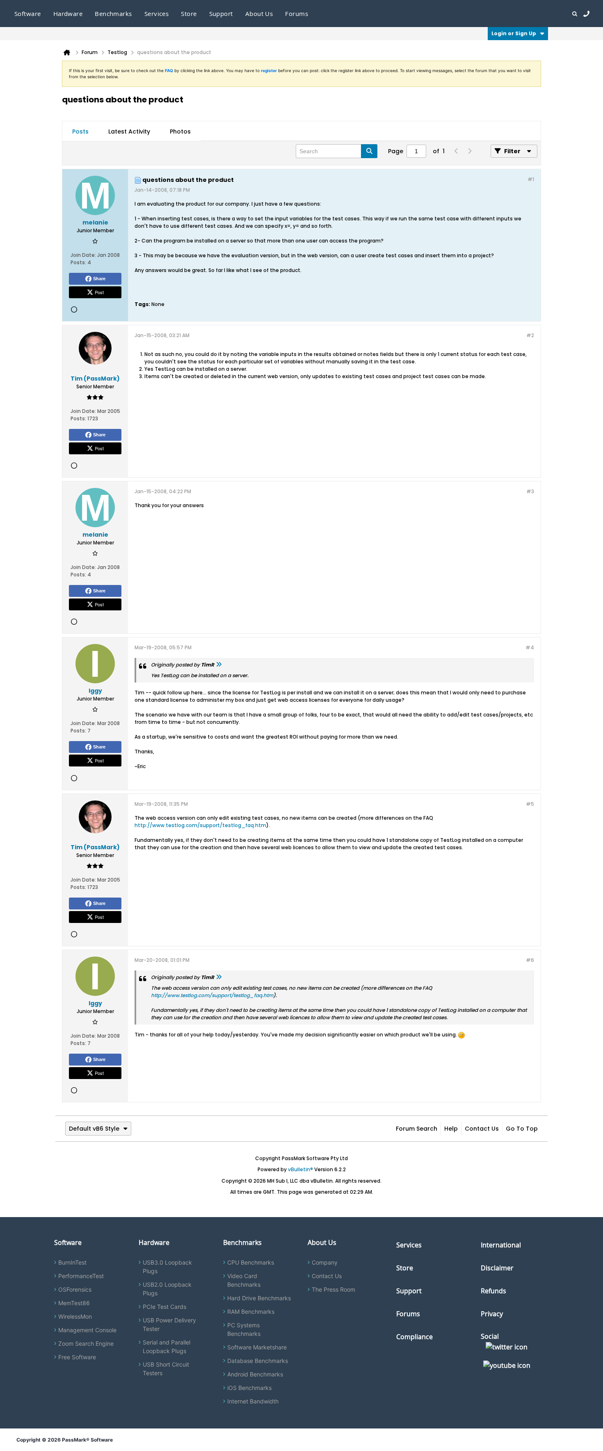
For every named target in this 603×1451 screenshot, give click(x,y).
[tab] (80, 131)
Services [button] (156, 13)
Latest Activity (129, 131)
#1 (531, 179)
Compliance (414, 1336)
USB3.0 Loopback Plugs (167, 1266)
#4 (529, 647)
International (501, 1244)
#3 (530, 491)
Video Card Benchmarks (243, 1280)
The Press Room (333, 1289)
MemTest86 (74, 1302)
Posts (80, 131)
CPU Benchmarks (250, 1262)
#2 (530, 335)
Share (99, 278)
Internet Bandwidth (253, 1401)
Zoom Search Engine (86, 1343)
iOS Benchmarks (249, 1387)
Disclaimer (497, 1267)
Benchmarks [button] (113, 13)
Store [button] (188, 13)
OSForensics (74, 1289)
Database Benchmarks (257, 1360)
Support (221, 13)
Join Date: (83, 255)
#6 (530, 960)
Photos (180, 131)
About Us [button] (259, 13)
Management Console (87, 1329)
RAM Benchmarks (250, 1311)
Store (404, 1267)
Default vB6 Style (94, 1129)
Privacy (492, 1313)
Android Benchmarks (255, 1374)
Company (325, 1262)
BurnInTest (72, 1262)
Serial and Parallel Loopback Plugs (166, 1346)
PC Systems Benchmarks (243, 1329)
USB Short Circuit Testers (166, 1368)
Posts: (78, 262)
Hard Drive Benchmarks (259, 1298)
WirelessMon (75, 1316)
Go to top (522, 1129)
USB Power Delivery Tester (169, 1324)
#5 (530, 803)
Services (409, 1244)
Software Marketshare (257, 1347)
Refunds (493, 1290)
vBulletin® (300, 1169)
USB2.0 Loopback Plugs (167, 1289)
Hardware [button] (68, 13)
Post (99, 292)
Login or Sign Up (513, 33)
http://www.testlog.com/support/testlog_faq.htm (200, 825)
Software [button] (27, 13)
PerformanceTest (81, 1275)
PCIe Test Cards (164, 1306)
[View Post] (218, 664)
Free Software (77, 1357)
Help (451, 1129)
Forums (296, 13)
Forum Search (416, 1129)
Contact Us (482, 1129)
